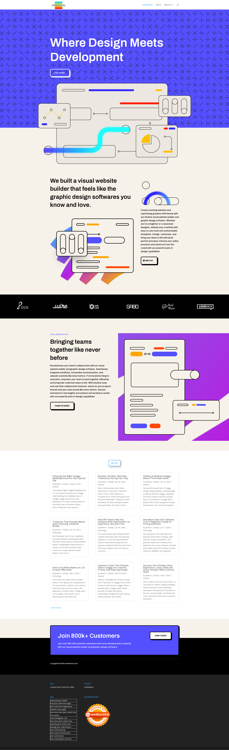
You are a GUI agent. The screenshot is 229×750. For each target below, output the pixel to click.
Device (158, 5)
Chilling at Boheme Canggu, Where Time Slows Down (157, 477)
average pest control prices (60, 727)
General (55, 487)
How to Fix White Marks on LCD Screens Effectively (68, 568)
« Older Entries (55, 608)
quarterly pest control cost (60, 724)
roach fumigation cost (58, 718)
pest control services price (60, 733)
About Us (168, 5)
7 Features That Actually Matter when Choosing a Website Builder (68, 523)
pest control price (57, 736)
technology (56, 532)
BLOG (114, 463)
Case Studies (62, 406)
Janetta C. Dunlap (61, 484)
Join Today (160, 636)
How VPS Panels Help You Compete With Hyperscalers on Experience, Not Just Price (114, 521)
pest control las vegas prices (61, 706)
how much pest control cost (61, 721)
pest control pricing (57, 730)
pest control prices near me (60, 739)
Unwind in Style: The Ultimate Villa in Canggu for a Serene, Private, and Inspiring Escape (113, 567)
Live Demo (59, 73)
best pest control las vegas (60, 703)
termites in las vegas (58, 709)
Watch (149, 261)
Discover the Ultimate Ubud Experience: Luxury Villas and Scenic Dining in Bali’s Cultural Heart (158, 568)
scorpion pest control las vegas (62, 687)
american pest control (58, 700)
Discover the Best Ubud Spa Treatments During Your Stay (113, 477)
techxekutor (147, 5)
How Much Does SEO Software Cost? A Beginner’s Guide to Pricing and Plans (158, 521)
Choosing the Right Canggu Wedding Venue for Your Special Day (68, 478)
